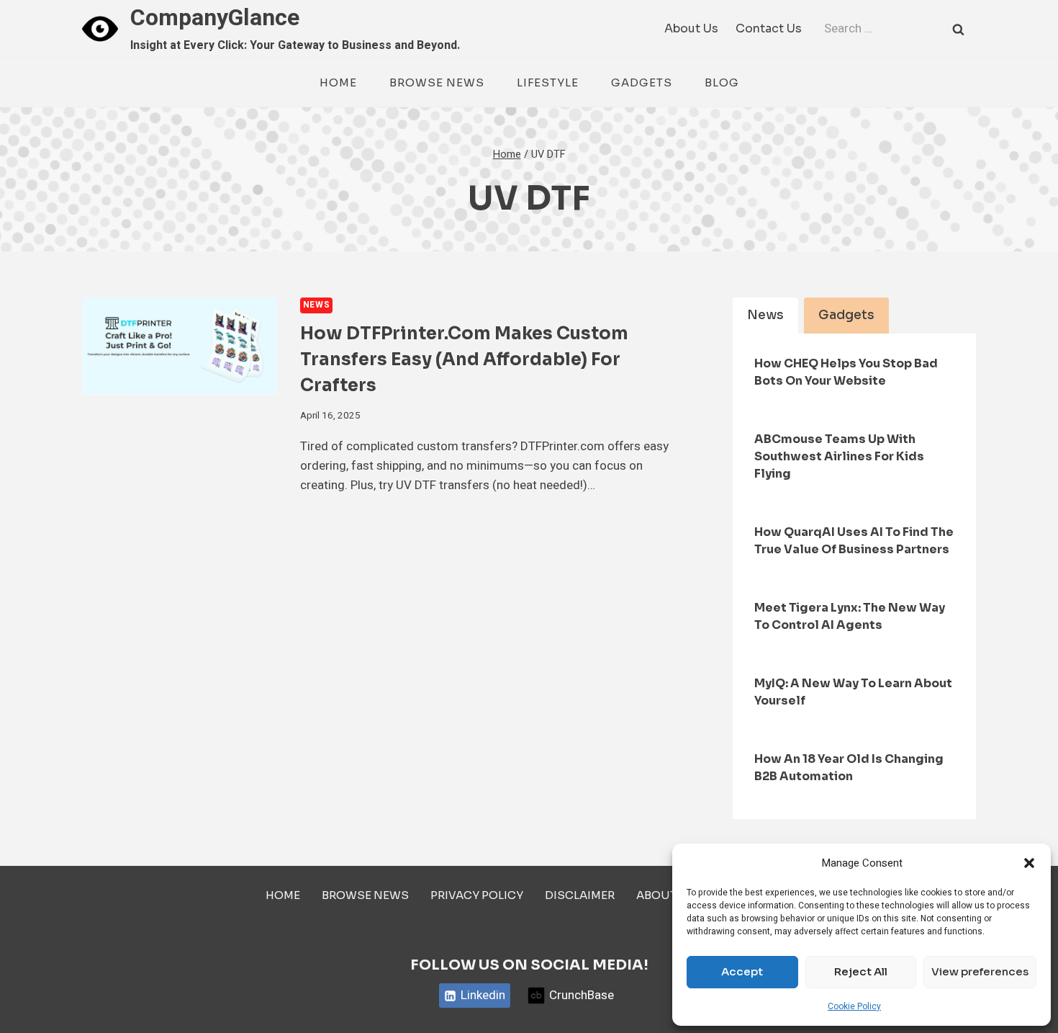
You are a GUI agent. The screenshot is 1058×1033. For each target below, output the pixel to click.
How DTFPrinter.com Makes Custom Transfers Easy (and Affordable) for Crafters (464, 359)
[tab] (765, 316)
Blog (722, 82)
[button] (1029, 863)
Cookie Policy (854, 1006)
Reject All (860, 971)
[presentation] (179, 346)
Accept (742, 971)
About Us (691, 28)
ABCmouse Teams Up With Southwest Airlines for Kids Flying (839, 456)
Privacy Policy (476, 895)
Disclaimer (580, 895)
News (316, 305)
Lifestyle (548, 82)
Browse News (436, 82)
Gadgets (641, 82)
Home (338, 82)
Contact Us (769, 28)
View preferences (979, 971)
